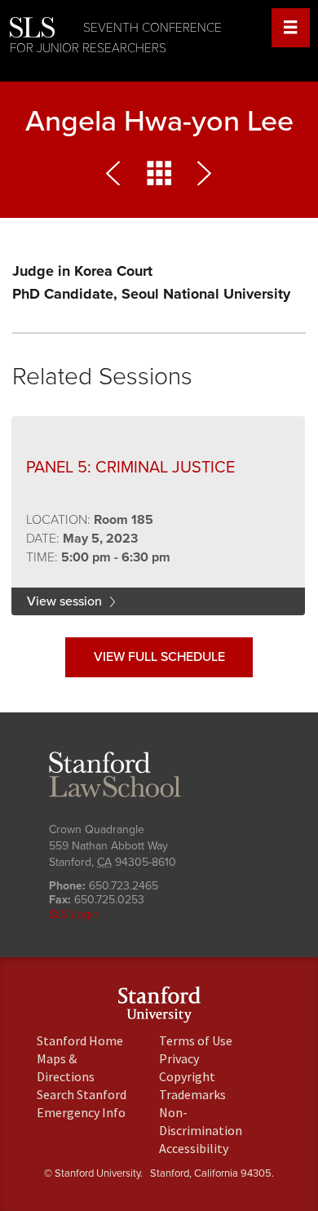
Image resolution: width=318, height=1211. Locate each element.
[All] (159, 177)
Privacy (179, 1058)
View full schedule (159, 657)
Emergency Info (81, 1112)
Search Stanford (81, 1094)
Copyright (187, 1076)
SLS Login (74, 914)
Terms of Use (195, 1040)
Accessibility (193, 1148)
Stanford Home (80, 1040)
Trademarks (192, 1094)
